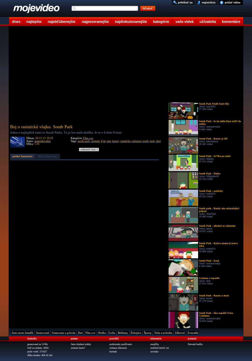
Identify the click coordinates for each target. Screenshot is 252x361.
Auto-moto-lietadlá (22, 332)
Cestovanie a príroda (63, 332)
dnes (16, 21)
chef (158, 140)
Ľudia (112, 332)
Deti (80, 332)
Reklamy (123, 332)
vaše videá (184, 21)
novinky (154, 351)
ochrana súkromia (118, 348)
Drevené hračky (195, 344)
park (152, 140)
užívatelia (208, 21)
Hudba (102, 332)
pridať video (232, 2)
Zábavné (180, 332)
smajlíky (154, 344)
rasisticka (125, 140)
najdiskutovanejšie (131, 21)
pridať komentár (23, 156)
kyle (103, 140)
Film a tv (88, 138)
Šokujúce (136, 332)
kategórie (161, 21)
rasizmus (137, 140)
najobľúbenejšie (61, 21)
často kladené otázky (81, 344)
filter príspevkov (48, 156)
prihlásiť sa (185, 2)
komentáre (231, 21)
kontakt (113, 351)
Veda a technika (163, 332)
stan (109, 140)
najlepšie (34, 21)
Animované (42, 332)
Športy (148, 332)
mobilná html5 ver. (159, 348)
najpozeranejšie (95, 21)
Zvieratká (193, 332)
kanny (115, 140)
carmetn (95, 140)
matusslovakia (42, 140)
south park (84, 140)
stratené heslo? (78, 348)
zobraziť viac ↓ (89, 149)
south (145, 140)
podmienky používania (121, 344)
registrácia (208, 2)
